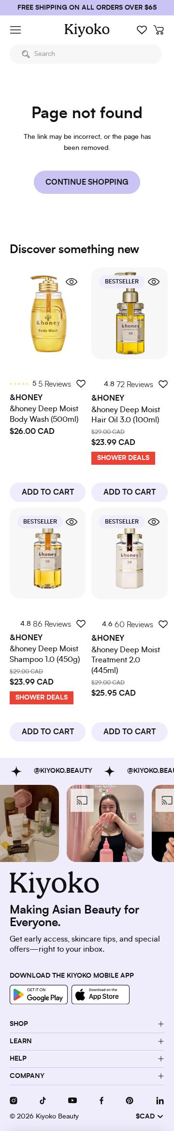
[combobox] (86, 54)
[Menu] (15, 30)
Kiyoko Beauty (57, 1116)
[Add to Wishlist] (81, 383)
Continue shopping (87, 182)
